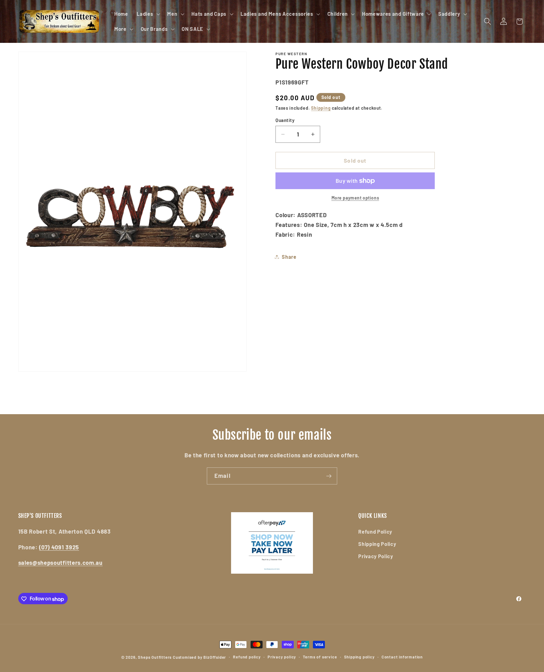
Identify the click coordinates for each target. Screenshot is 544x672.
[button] (147, 13)
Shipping (321, 108)
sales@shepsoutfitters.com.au (60, 562)
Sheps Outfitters (155, 657)
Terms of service (320, 657)
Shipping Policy (377, 544)
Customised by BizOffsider (199, 657)
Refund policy (246, 657)
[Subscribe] (329, 475)
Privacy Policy (375, 556)
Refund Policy (375, 532)
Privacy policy (282, 657)
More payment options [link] (355, 197)
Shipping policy (359, 657)
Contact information (402, 657)
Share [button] (289, 257)
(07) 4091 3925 (59, 547)
